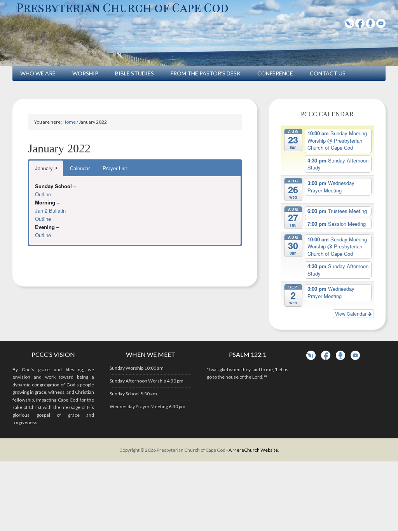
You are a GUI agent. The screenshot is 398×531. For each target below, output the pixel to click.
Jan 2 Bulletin (50, 210)
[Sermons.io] (340, 358)
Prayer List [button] (115, 168)
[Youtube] (381, 25)
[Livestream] (349, 25)
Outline (43, 194)
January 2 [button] (46, 168)
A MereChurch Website (253, 450)
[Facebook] (360, 25)
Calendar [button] (80, 168)
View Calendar (351, 313)
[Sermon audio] (370, 25)
